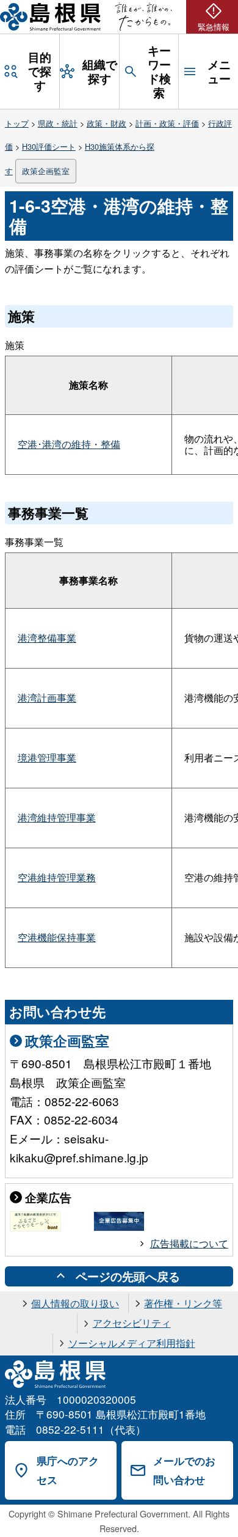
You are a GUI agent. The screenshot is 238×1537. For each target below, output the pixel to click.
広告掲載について (189, 1243)
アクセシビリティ (132, 1323)
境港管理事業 (47, 757)
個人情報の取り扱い (75, 1303)
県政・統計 (58, 123)
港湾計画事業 (47, 698)
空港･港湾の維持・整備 (69, 444)
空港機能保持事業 (57, 937)
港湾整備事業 (47, 638)
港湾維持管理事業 (57, 817)
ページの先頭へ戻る (128, 1276)
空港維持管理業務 (57, 877)
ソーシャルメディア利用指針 (131, 1343)
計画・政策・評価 (167, 123)
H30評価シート (49, 146)
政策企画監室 (46, 171)
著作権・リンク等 (183, 1303)
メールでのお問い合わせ (184, 1470)
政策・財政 (106, 123)
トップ (17, 123)
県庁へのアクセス (68, 1470)
